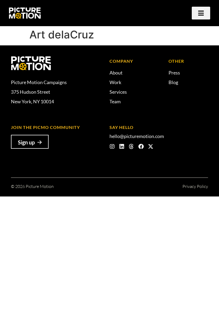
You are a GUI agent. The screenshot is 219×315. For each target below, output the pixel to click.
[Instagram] (112, 146)
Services (118, 92)
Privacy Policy (195, 186)
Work (115, 82)
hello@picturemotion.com (137, 136)
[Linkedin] (121, 146)
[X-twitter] (150, 146)
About (116, 73)
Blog (173, 82)
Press (174, 73)
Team (115, 101)
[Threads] (131, 146)
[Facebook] (141, 146)
